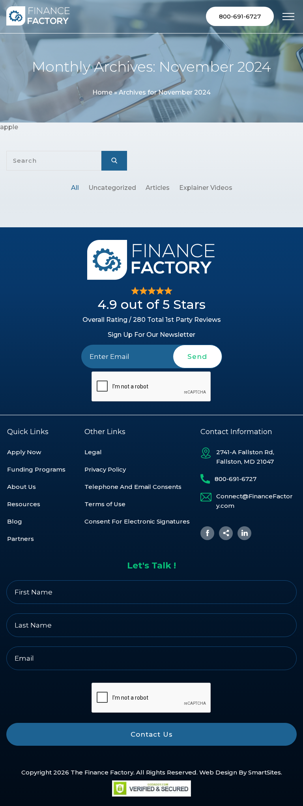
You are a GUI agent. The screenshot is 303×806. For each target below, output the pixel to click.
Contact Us (152, 734)
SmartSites (264, 772)
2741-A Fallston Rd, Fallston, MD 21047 (245, 456)
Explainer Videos (205, 187)
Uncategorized (112, 187)
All (75, 187)
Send (197, 356)
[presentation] (151, 386)
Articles (158, 187)
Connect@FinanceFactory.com (254, 500)
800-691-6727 (240, 16)
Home (102, 92)
